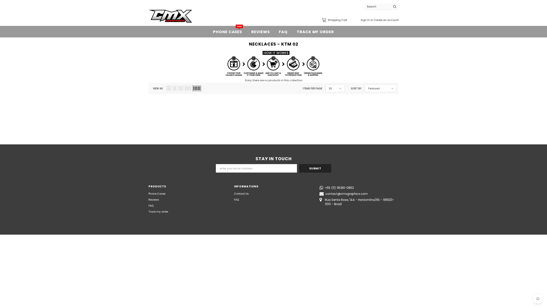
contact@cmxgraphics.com (346, 194)
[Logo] (170, 16)
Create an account (385, 20)
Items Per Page (312, 88)
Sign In (365, 20)
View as (158, 88)
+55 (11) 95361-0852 (339, 188)
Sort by (356, 88)
